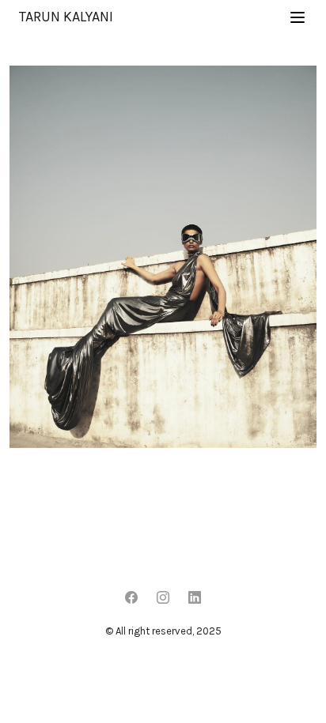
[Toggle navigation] (297, 17)
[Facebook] (131, 598)
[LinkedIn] (194, 598)
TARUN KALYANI (66, 16)
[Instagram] (163, 598)
